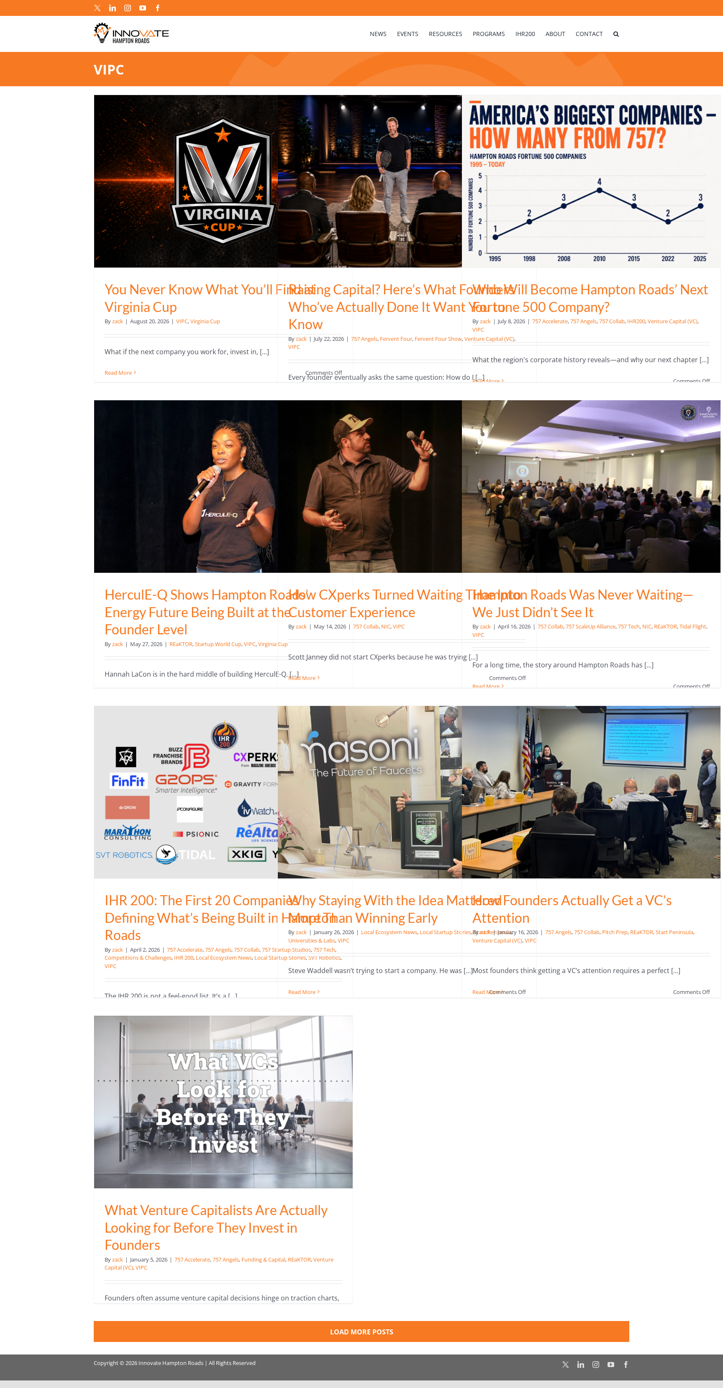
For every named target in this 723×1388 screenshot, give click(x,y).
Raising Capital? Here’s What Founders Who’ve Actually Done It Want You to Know (401, 306)
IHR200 (636, 321)
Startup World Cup (218, 644)
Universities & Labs (311, 940)
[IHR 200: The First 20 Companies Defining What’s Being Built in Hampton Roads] (223, 792)
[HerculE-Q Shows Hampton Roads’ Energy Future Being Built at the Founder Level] (223, 486)
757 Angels (364, 338)
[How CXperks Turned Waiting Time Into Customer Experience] (407, 486)
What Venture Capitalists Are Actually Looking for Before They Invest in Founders (216, 1227)
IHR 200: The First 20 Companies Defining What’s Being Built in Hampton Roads (220, 917)
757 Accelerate (550, 321)
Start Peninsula (674, 932)
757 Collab (612, 321)
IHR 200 (183, 957)
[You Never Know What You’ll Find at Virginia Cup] (223, 181)
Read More (118, 372)
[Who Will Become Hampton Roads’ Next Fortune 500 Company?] (591, 181)
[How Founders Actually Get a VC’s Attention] (591, 792)
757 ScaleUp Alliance (590, 626)
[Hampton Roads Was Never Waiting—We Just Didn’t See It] (591, 486)
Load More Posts (361, 1331)
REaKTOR (180, 644)
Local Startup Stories (445, 932)
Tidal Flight (692, 626)
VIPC (182, 321)
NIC (385, 626)
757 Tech (629, 626)
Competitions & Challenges (138, 957)
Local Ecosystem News (224, 957)
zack (117, 321)
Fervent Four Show (438, 338)
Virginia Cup (205, 321)
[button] (616, 34)
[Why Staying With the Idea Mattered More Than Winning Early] (407, 792)
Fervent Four (396, 338)
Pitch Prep (615, 932)
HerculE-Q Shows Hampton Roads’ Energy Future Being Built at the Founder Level (206, 611)
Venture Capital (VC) (672, 321)
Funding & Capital (263, 1259)
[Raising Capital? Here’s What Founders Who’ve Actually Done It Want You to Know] (407, 181)
